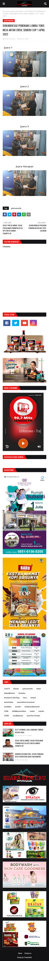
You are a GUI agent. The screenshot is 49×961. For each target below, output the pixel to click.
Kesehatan (22, 693)
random (32, 711)
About (20, 953)
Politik (6, 711)
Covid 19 (7, 688)
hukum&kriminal (9, 693)
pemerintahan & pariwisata (26, 702)
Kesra (25, 697)
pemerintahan (8, 702)
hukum (38, 688)
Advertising (9, 470)
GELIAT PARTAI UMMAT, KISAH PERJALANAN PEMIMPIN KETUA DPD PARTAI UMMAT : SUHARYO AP (29, 743)
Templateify (28, 957)
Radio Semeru (10, 39)
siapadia (41, 711)
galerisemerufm (17, 11)
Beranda (6, 11)
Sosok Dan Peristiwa (33, 715)
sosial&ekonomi (18, 715)
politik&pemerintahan (19, 711)
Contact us (27, 953)
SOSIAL (6, 715)
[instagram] (33, 323)
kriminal (33, 697)
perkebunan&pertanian (32, 706)
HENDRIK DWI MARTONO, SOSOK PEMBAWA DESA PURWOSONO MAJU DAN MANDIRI (29, 755)
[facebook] (6, 323)
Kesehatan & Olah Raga (12, 697)
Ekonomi (16, 688)
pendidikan (7, 706)
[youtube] (24, 323)
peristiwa (18, 706)
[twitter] (15, 323)
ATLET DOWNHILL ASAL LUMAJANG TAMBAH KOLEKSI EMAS (29, 731)
